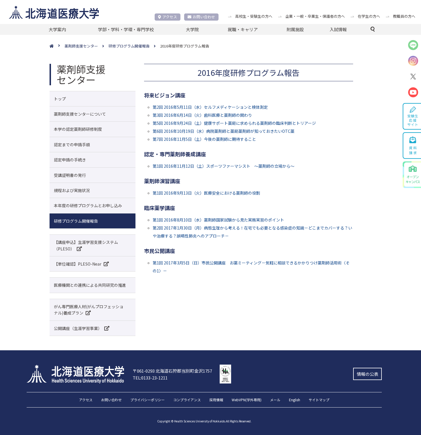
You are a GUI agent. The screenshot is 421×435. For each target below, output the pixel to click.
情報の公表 (367, 374)
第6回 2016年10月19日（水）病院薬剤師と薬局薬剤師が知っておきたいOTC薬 (223, 131)
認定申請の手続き (70, 160)
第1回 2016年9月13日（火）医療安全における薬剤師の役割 (206, 193)
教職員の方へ (404, 16)
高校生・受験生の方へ (253, 16)
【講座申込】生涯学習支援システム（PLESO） (86, 245)
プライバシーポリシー (147, 400)
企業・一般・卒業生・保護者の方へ (315, 16)
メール (275, 400)
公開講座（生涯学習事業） (78, 328)
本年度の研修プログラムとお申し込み (88, 205)
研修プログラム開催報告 (76, 221)
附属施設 (295, 29)
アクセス (169, 16)
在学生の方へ (369, 16)
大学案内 (57, 29)
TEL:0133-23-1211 (150, 378)
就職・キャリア (243, 29)
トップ (60, 99)
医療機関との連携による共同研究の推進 (90, 285)
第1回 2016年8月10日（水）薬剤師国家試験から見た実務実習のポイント (218, 220)
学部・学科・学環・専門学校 (126, 29)
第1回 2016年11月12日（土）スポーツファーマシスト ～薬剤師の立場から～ (223, 166)
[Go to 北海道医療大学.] (57, 46)
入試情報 (338, 29)
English (294, 400)
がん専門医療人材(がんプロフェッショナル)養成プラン (88, 310)
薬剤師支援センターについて (80, 114)
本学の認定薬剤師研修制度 (78, 129)
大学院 (192, 29)
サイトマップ (319, 400)
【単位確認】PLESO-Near (77, 264)
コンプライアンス (187, 400)
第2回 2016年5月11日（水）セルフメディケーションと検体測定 (210, 107)
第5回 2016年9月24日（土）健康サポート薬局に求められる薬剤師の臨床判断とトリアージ (234, 123)
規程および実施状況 (72, 190)
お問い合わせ (204, 16)
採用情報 (216, 400)
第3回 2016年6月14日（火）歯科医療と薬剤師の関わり (202, 115)
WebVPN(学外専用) (246, 400)
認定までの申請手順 (72, 144)
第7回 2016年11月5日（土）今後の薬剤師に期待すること (204, 139)
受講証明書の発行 (70, 175)
